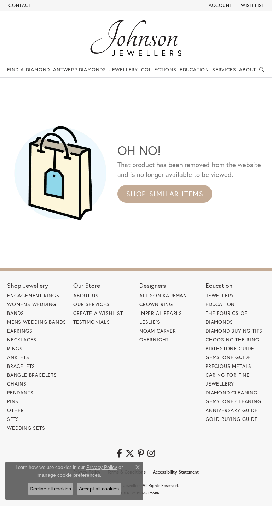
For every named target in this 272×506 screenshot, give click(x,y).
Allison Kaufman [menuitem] (163, 295)
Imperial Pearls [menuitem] (160, 313)
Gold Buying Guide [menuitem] (232, 419)
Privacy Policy (101, 467)
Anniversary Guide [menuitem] (232, 410)
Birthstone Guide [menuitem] (230, 348)
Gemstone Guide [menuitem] (228, 357)
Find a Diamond (28, 69)
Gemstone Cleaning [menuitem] (233, 401)
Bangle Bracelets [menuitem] (32, 374)
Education (194, 69)
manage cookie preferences (68, 475)
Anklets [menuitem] (18, 357)
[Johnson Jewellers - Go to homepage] (136, 38)
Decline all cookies (50, 489)
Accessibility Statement (176, 472)
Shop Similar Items (165, 193)
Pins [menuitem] (12, 401)
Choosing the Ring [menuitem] (232, 339)
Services (224, 69)
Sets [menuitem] (13, 419)
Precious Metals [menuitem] (228, 366)
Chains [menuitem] (17, 383)
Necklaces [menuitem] (21, 339)
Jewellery (123, 69)
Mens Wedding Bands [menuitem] (36, 322)
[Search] (262, 69)
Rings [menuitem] (15, 348)
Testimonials (91, 322)
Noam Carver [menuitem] (157, 330)
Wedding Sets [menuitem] (26, 427)
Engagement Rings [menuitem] (33, 295)
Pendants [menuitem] (20, 392)
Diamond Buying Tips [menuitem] (234, 330)
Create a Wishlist (98, 313)
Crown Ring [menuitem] (156, 304)
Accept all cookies (99, 489)
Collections (158, 69)
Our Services (91, 304)
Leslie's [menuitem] (149, 322)
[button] (219, 5)
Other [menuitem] (15, 410)
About (247, 69)
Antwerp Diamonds (79, 69)
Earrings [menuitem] (19, 330)
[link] (19, 5)
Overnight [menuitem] (154, 339)
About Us (85, 295)
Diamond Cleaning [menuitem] (231, 392)
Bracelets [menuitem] (21, 366)
